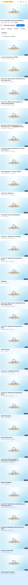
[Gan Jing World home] (8, 2)
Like (4, 28)
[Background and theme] (23, 2)
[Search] (18, 2)
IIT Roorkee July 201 (9, 25)
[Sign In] (26, 2)
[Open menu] (1, 2)
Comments (4, 32)
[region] (14, 11)
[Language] (21, 2)
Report (24, 28)
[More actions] (27, 57)
